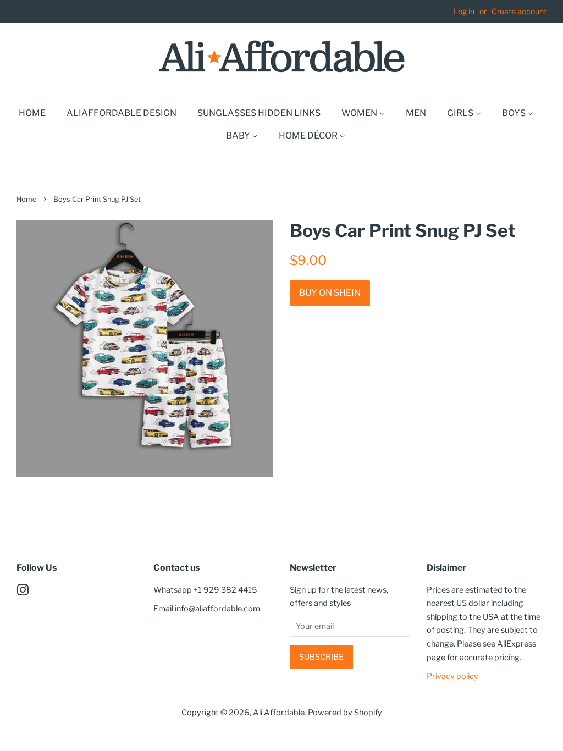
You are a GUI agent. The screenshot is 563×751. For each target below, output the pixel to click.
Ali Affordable (279, 712)
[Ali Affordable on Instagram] (22, 592)
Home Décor (309, 135)
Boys (514, 113)
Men (416, 113)
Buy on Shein (330, 293)
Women (360, 113)
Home (32, 113)
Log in (464, 11)
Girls (461, 113)
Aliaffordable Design (121, 113)
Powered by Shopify (345, 712)
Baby (239, 135)
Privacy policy (452, 676)
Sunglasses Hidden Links (259, 113)
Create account (519, 11)
